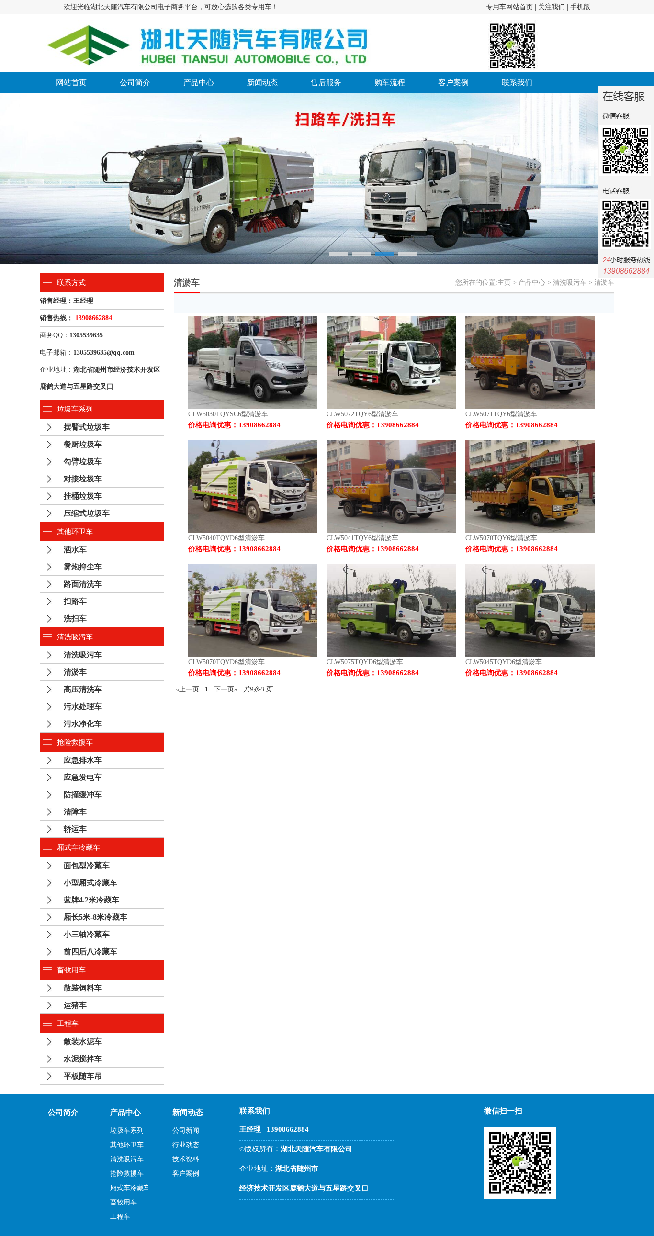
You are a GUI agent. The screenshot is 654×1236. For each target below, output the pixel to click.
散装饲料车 (83, 988)
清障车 (75, 812)
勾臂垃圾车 (83, 461)
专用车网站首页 (509, 7)
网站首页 (71, 82)
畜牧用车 (71, 970)
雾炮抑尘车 (83, 567)
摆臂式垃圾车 (87, 427)
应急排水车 (83, 760)
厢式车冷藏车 (78, 847)
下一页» (225, 689)
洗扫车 (75, 618)
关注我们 (551, 7)
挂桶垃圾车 (83, 496)
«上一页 (187, 689)
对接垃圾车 (83, 479)
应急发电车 (83, 777)
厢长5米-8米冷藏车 (95, 917)
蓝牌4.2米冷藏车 (91, 900)
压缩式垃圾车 (87, 513)
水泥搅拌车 (83, 1059)
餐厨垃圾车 (83, 444)
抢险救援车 (75, 742)
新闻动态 (262, 82)
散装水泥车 (83, 1041)
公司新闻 (185, 1130)
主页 (504, 282)
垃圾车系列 (75, 409)
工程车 (68, 1023)
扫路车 (75, 601)
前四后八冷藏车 (90, 951)
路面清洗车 (83, 584)
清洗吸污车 (75, 637)
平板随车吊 (83, 1076)
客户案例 (453, 82)
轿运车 (75, 829)
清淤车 (75, 672)
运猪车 (75, 1005)
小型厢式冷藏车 (90, 883)
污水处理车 (83, 706)
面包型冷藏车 (87, 865)
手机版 (580, 7)
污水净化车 (83, 724)
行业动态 (185, 1144)
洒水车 (75, 550)
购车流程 (389, 82)
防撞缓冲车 (83, 795)
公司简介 (135, 82)
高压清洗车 (83, 689)
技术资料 (185, 1159)
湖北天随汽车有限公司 (124, 7)
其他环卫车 (75, 531)
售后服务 (326, 82)
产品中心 (198, 82)
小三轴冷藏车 (87, 934)
